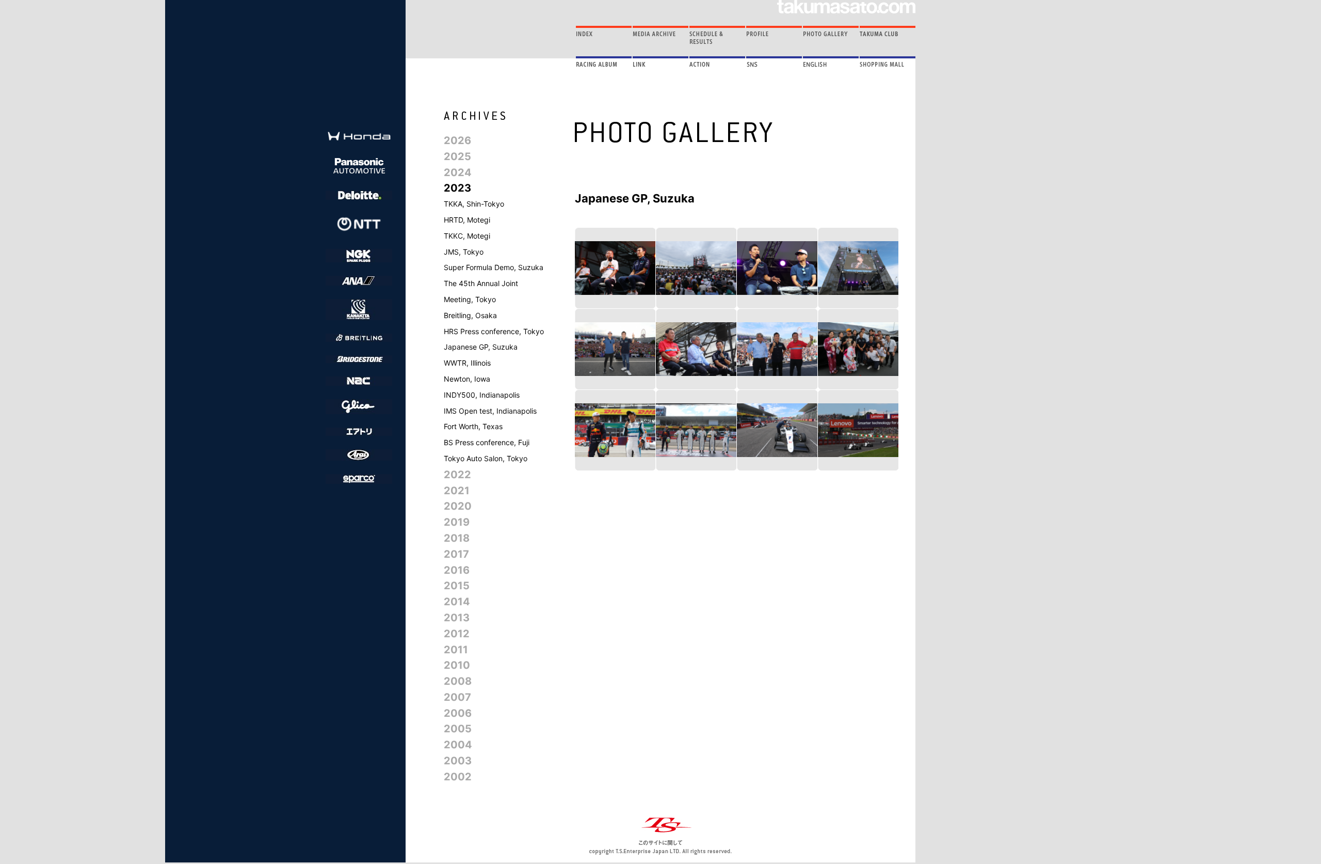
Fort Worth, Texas (473, 426)
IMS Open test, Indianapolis (490, 410)
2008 (458, 681)
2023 (457, 188)
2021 (457, 490)
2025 (457, 156)
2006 (458, 713)
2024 (458, 172)
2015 (457, 585)
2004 (458, 745)
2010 (457, 665)
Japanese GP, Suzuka (481, 346)
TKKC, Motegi (467, 235)
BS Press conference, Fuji (486, 442)
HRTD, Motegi (467, 219)
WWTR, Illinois (467, 362)
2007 (457, 697)
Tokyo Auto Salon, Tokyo (485, 458)
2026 (457, 140)
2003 (458, 761)
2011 (456, 649)
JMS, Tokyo (464, 251)
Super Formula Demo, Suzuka (493, 267)
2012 (457, 633)
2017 (456, 554)
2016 (457, 570)
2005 (458, 728)
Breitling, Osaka (470, 315)
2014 (457, 601)
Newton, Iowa (467, 378)
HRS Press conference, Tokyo (494, 331)
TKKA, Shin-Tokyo (474, 203)
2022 (457, 474)
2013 (457, 617)
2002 (458, 777)
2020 (458, 506)
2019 (457, 522)
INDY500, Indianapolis (482, 394)
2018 (457, 538)
